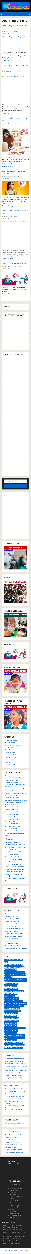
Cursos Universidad (10, 750)
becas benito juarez (10, 986)
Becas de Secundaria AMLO (13, 921)
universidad (7, 1045)
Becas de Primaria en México (13, 1075)
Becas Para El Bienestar (12, 941)
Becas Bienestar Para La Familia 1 (15, 1063)
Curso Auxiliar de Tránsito (12, 854)
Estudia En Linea (8, 71)
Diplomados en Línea (11, 931)
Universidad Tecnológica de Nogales (16, 800)
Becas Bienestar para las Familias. (15, 1135)
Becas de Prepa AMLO (12, 924)
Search (15, 486)
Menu (2, 14)
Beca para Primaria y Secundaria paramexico (13, 980)
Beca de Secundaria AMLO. (13, 1142)
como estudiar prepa (10, 1013)
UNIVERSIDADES (10, 764)
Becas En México (10, 742)
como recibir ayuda (10, 1015)
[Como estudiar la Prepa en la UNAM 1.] (15, 89)
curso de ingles (20, 1028)
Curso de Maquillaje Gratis (12, 946)
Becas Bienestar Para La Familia (13, 991)
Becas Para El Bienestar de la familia (15, 1003)
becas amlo (13, 984)
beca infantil (8, 977)
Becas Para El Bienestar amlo (13, 1001)
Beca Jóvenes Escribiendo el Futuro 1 (16, 1070)
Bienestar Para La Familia (11, 1008)
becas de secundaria (10, 993)
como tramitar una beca (11, 1018)
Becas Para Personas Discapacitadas (16, 948)
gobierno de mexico (10, 1033)
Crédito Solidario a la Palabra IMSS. (15, 867)
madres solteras (9, 1035)
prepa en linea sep (9, 1038)
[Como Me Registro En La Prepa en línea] (15, 43)
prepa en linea (20, 1035)
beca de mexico (9, 972)
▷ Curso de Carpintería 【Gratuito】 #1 (14, 1211)
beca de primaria (9, 974)
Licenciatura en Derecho (12, 817)
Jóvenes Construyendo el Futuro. (14, 928)
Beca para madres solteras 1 (13, 1078)
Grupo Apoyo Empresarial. (10, 1250)
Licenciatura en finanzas (12, 842)
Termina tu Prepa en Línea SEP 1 (14, 263)
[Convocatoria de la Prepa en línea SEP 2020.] (15, 188)
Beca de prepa (20, 972)
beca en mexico (21, 974)
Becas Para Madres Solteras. (13, 1149)
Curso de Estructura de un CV (13, 823)
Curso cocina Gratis (10, 1023)
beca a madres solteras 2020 (13, 964)
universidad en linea (19, 1045)
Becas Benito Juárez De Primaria (14, 933)
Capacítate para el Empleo (13, 745)
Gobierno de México (11, 757)
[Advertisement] (15, 332)
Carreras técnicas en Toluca (13, 826)
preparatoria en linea (10, 1040)
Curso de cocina (9, 1028)
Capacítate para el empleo (12, 1011)
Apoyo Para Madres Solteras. (13, 1145)
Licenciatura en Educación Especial (15, 814)
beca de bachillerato (10, 969)
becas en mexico (9, 996)
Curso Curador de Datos (12, 812)
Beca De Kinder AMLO (11, 916)
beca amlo (7, 967)
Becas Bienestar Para (10, 988)
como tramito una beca (11, 1020)
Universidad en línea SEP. (12, 1147)
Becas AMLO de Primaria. (12, 1140)
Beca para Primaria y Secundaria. (14, 869)
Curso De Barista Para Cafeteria (14, 857)
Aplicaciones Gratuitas (11, 740)
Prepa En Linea (7, 31)
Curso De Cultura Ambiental (13, 807)
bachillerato (19, 959)
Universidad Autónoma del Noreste (15, 852)
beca (5, 962)
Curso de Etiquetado (11, 828)
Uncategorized (9, 762)
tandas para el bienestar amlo (13, 1043)
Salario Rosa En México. (12, 797)
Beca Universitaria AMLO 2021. (14, 871)
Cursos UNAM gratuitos (12, 943)
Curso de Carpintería (10, 1025)
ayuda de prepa (9, 959)
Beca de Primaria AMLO (12, 919)
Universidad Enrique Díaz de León (15, 844)
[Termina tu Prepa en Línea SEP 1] (15, 278)
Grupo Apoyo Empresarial (18, 1251)
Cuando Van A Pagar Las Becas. (14, 864)
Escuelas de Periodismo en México (15, 831)
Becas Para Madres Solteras (13, 936)
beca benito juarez (18, 967)
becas (6, 984)
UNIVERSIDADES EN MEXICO (13, 1047)
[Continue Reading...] (8, 60)
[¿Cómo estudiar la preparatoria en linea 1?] (15, 142)
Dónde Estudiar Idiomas (12, 862)
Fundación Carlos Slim (11, 755)
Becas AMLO (9, 914)
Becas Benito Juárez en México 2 (15, 1073)
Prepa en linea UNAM (11, 938)
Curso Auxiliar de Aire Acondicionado (16, 847)
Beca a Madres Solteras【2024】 (15, 809)
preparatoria (20, 1038)
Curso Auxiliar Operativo (12, 849)
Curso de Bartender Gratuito (13, 859)
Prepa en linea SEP (10, 926)
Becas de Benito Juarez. (12, 1137)
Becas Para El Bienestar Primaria (14, 1006)
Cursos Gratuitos (10, 747)
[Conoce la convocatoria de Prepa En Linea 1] (15, 234)
